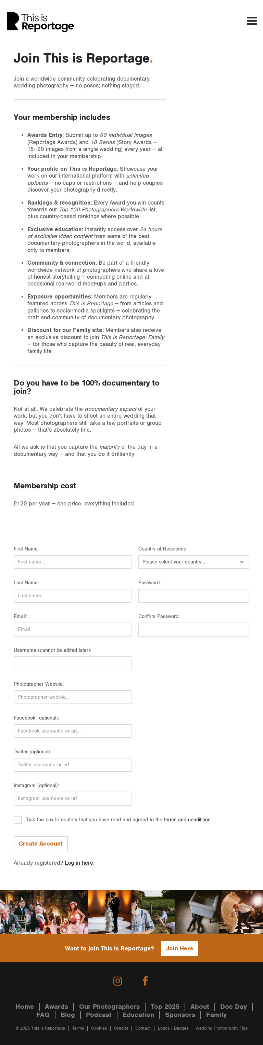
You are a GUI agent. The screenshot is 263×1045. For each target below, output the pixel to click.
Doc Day (233, 1007)
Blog (68, 1015)
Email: (20, 616)
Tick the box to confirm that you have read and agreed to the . (119, 820)
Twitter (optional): (32, 752)
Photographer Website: (39, 684)
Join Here (179, 948)
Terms (78, 1028)
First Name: (26, 549)
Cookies (99, 1028)
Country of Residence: (163, 549)
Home (24, 1007)
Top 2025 (165, 1007)
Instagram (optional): (36, 786)
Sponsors (180, 1015)
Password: (149, 583)
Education (138, 1015)
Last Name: (26, 583)
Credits (121, 1028)
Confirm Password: (159, 616)
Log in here (79, 863)
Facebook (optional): (36, 718)
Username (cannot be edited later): (52, 650)
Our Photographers (109, 1007)
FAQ (43, 1015)
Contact (143, 1028)
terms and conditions (187, 820)
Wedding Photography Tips (222, 1028)
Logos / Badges (173, 1028)
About (199, 1007)
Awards (56, 1007)
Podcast (99, 1015)
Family (216, 1015)
